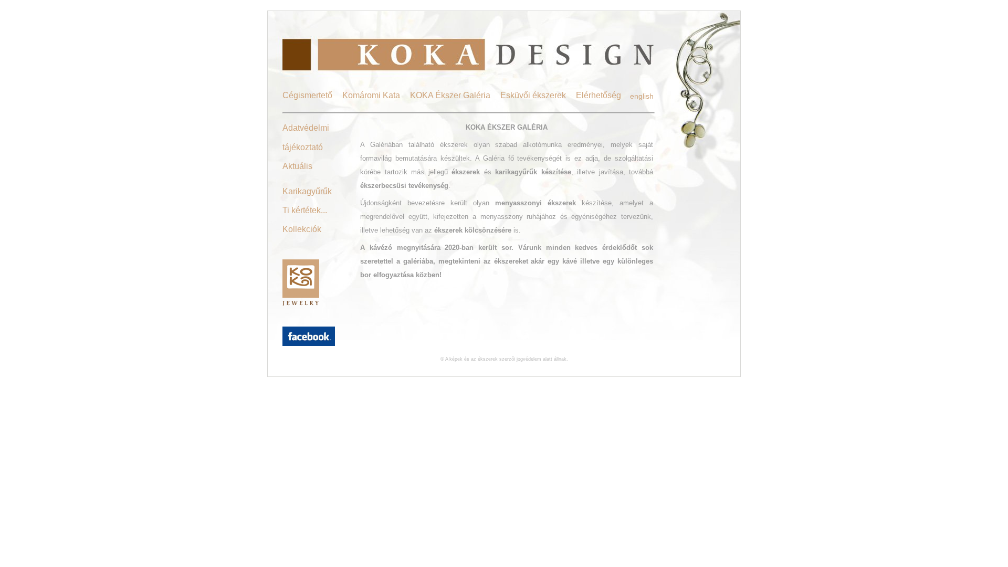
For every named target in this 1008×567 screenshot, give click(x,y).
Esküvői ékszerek (533, 95)
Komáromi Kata (371, 95)
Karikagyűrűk (307, 191)
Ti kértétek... (304, 210)
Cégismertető (307, 95)
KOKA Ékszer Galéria (450, 95)
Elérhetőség (598, 95)
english (642, 96)
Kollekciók (301, 229)
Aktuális (297, 166)
